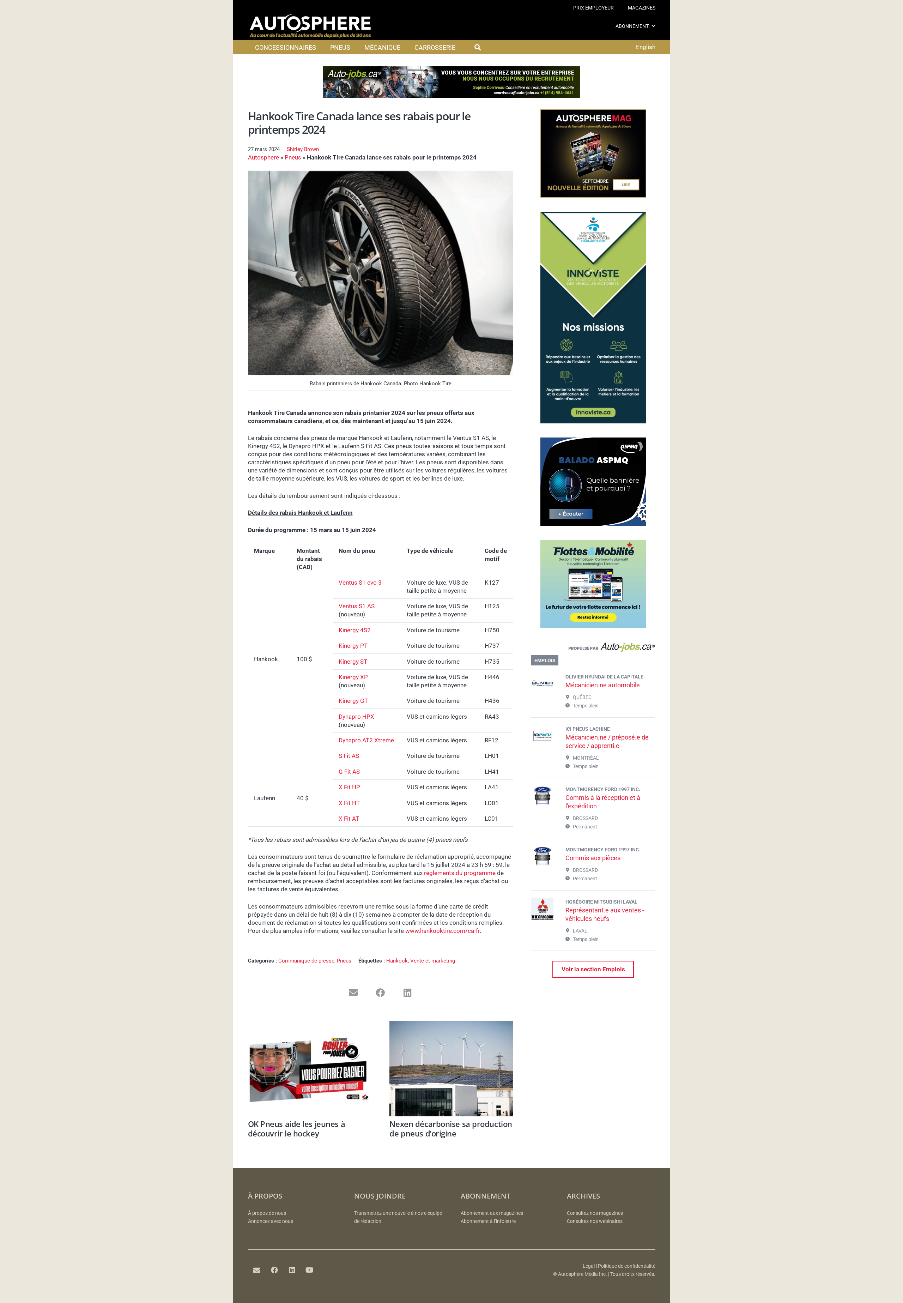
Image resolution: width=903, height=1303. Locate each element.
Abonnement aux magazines (492, 1213)
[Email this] (353, 993)
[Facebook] (274, 1270)
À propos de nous (267, 1213)
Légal (589, 1266)
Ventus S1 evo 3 (360, 582)
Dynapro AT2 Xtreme (366, 740)
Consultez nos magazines (595, 1213)
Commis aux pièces (592, 858)
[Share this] (380, 993)
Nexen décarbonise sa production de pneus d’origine (450, 1128)
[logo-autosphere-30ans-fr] (310, 26)
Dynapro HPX (356, 716)
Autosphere (263, 157)
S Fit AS (349, 755)
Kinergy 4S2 (355, 630)
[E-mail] (257, 1270)
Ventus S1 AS (357, 606)
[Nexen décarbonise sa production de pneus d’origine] (451, 1068)
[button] (653, 26)
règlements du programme (460, 872)
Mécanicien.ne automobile (602, 685)
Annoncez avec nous (270, 1221)
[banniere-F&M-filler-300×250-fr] (593, 625)
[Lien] (593, 649)
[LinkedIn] (292, 1270)
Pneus (293, 157)
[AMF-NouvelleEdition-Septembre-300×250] (593, 195)
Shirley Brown (303, 149)
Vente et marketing (432, 961)
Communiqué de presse (306, 961)
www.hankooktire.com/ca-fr (442, 930)
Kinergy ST (353, 661)
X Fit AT (349, 818)
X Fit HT (349, 803)
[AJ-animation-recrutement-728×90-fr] (451, 95)
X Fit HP (349, 787)
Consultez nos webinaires (595, 1221)
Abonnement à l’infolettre (488, 1221)
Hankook (397, 961)
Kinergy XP (353, 677)
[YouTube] (310, 1270)
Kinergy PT (353, 645)
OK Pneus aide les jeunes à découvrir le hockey (296, 1128)
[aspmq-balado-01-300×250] (593, 523)
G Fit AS (349, 771)
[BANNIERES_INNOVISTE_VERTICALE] (593, 421)
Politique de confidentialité (626, 1266)
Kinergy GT (353, 700)
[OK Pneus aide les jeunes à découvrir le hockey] (310, 1068)
